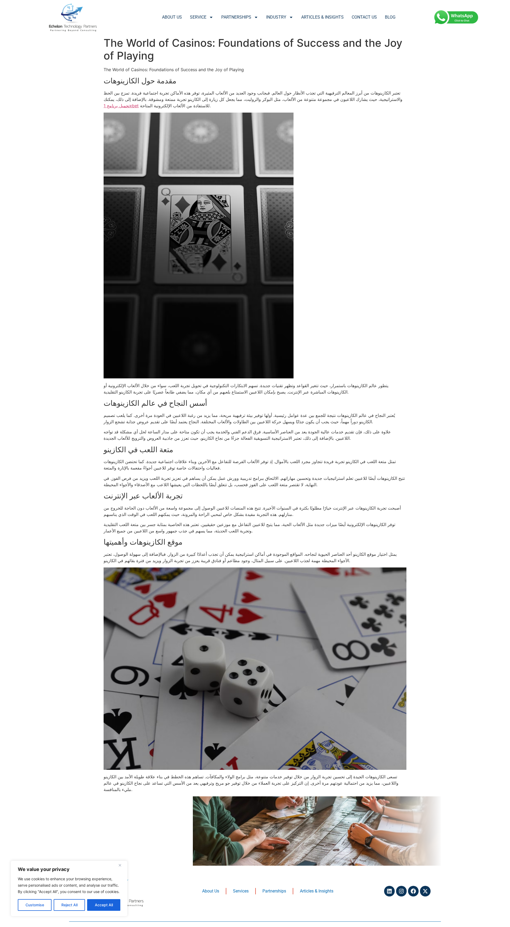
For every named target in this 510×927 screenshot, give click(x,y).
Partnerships (236, 17)
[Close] (122, 865)
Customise (35, 905)
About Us (172, 17)
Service (198, 17)
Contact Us (364, 17)
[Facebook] (413, 891)
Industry (276, 17)
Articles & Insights (322, 17)
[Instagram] (401, 891)
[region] (69, 888)
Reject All (69, 905)
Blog (390, 17)
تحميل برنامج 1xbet (121, 105)
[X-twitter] (425, 891)
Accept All (104, 905)
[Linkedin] (389, 891)
